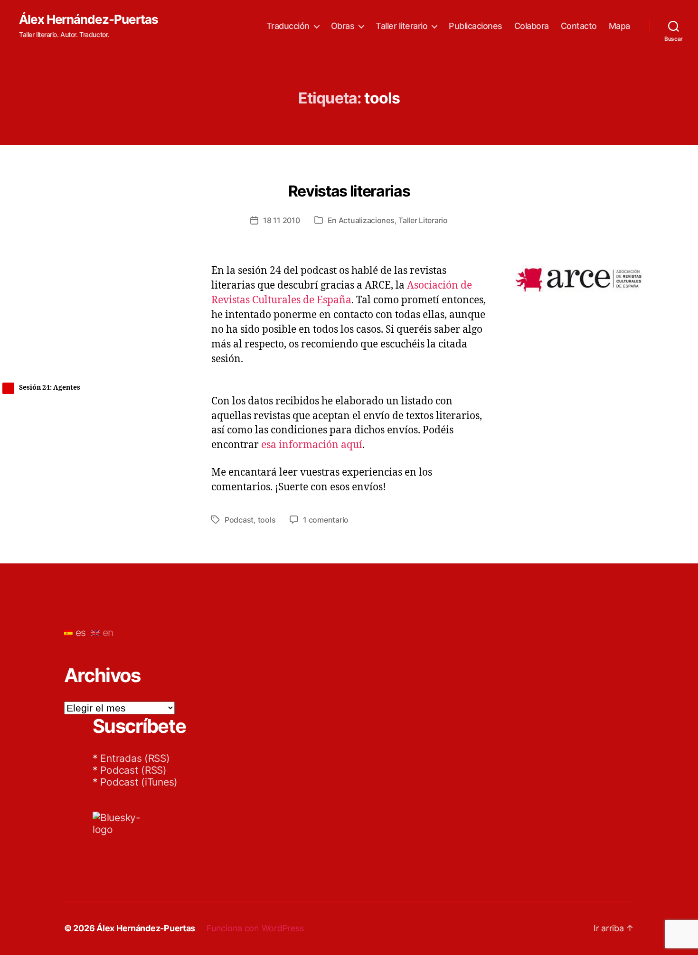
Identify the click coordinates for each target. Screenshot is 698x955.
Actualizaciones (367, 220)
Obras (343, 26)
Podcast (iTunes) (139, 782)
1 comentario (326, 519)
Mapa (619, 26)
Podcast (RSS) (133, 770)
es (79, 632)
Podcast (239, 519)
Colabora (531, 26)
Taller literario (401, 26)
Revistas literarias (349, 191)
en (106, 632)
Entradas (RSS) (135, 758)
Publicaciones (475, 26)
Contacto (579, 26)
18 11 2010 (281, 220)
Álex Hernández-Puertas (88, 19)
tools (267, 519)
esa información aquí (311, 445)
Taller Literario (423, 220)
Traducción (288, 26)
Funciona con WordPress (255, 928)
